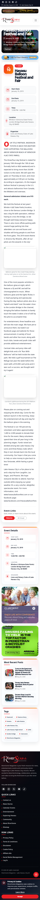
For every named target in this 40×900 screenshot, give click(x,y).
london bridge (11, 725)
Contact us (7, 791)
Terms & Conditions (10, 832)
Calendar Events (9, 799)
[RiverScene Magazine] (11, 20)
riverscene (24, 725)
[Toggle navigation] (35, 20)
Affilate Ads (7, 844)
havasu (9, 712)
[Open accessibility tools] (36, 874)
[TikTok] (16, 2)
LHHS (29, 720)
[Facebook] (3, 2)
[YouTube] (12, 2)
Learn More (20, 892)
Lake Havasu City (12, 716)
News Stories (8, 795)
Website (9, 518)
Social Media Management (13, 848)
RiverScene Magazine (13, 729)
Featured (10, 708)
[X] (9, 2)
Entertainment (8, 802)
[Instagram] (6, 2)
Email (22, 518)
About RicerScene (9, 814)
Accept (20, 896)
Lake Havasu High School (15, 720)
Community (7, 810)
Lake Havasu (21, 712)
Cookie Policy (8, 840)
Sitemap (6, 818)
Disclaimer (7, 836)
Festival (8, 49)
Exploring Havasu (9, 806)
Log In (5, 851)
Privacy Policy (8, 829)
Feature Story (22, 708)
